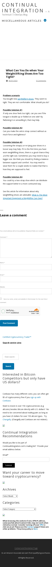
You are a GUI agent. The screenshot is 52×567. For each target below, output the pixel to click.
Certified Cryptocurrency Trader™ (17, 337)
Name (2, 262)
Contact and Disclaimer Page (26, 548)
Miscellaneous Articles (21, 21)
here (35, 529)
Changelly (7, 419)
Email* (5, 455)
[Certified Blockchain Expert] (4, 425)
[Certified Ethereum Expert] (4, 515)
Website (2, 287)
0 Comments (41, 80)
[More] (45, 20)
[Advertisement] (26, 40)
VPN (41, 525)
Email (2, 275)
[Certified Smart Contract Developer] (4, 483)
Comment (3, 237)
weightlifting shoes (26, 99)
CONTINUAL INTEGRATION (23, 7)
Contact (30, 527)
